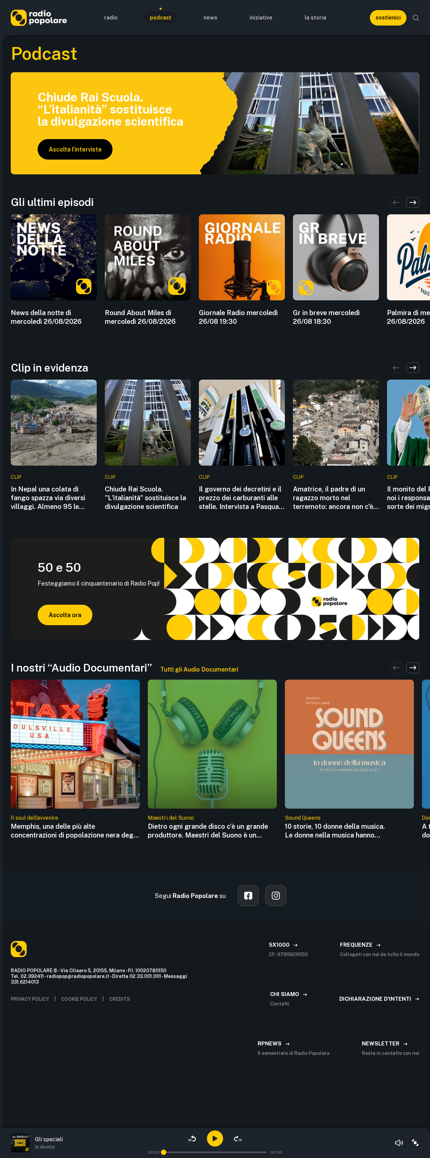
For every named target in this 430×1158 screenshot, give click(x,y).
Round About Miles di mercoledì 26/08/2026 (140, 317)
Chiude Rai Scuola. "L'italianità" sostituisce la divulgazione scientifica (145, 498)
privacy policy (30, 999)
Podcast (160, 17)
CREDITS (119, 999)
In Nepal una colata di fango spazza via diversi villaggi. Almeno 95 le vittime (48, 498)
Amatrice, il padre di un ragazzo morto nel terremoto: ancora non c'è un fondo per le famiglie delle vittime (333, 498)
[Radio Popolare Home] (39, 17)
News (210, 17)
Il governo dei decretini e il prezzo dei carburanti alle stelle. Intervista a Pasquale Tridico (241, 498)
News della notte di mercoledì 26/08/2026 (46, 317)
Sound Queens (302, 818)
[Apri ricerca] (416, 17)
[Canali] (415, 1143)
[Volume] (399, 1143)
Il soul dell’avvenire (34, 818)
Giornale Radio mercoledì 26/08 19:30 (238, 317)
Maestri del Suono (171, 818)
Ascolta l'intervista (75, 149)
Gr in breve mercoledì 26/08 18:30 (326, 317)
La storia (315, 17)
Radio (111, 17)
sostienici (388, 17)
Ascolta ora (65, 614)
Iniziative (261, 17)
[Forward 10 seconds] (238, 1138)
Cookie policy (79, 999)
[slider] (163, 1152)
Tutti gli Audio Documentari (199, 669)
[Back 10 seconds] (192, 1138)
